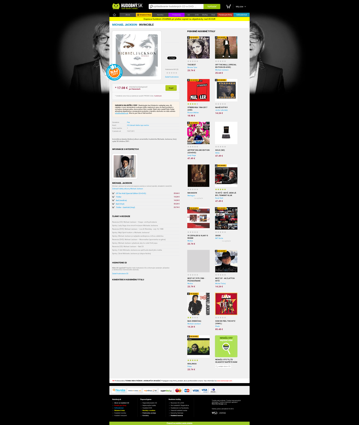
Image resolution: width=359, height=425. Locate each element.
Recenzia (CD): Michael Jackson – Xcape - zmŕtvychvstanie (134, 222)
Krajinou (191, 364)
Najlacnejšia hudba (149, 405)
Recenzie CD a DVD (177, 403)
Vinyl (213, 15)
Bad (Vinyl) (120, 204)
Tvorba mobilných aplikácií (228, 402)
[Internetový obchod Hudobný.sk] (127, 6)
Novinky (160, 15)
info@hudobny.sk (121, 113)
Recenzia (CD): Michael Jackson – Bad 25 (128, 247)
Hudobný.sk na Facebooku (180, 408)
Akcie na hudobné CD (121, 403)
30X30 (217, 235)
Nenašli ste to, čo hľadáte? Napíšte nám (226, 360)
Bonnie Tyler (192, 67)
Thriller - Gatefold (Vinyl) (125, 207)
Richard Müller (193, 113)
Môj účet (239, 6)
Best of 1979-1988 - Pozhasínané (196, 279)
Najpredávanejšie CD (149, 403)
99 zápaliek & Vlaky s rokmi (197, 236)
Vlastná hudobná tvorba (179, 410)
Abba (217, 153)
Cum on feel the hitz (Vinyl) (225, 322)
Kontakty (145, 415)
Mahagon (192, 193)
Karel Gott (219, 198)
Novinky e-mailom (148, 410)
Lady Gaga (191, 155)
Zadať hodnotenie (172, 77)
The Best (191, 65)
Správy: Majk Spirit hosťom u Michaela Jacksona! (130, 233)
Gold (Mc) (220, 150)
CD (188, 15)
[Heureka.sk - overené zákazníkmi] (119, 392)
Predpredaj (176, 15)
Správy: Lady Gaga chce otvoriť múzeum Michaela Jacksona (135, 226)
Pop (128, 122)
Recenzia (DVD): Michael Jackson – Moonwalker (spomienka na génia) (139, 240)
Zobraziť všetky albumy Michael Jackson (127, 189)
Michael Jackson (222, 70)
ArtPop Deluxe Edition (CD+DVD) (198, 151)
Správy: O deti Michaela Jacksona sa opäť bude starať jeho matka (137, 250)
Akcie (128, 15)
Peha (189, 366)
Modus (190, 241)
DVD (197, 15)
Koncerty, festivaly (177, 413)
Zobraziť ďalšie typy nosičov (139, 125)
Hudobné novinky (120, 413)
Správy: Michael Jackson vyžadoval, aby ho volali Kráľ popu (134, 243)
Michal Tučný (220, 284)
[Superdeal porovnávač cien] (166, 392)
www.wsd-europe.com (224, 381)
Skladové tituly (145, 15)
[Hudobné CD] (135, 392)
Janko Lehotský (221, 110)
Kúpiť (171, 88)
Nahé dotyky (221, 107)
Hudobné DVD (147, 408)
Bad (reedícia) (121, 200)
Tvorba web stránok (218, 400)
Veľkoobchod (241, 15)
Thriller (118, 197)
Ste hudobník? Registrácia (180, 405)
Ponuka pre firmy (225, 15)
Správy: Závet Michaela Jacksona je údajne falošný (131, 254)
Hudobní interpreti (120, 415)
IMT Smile (219, 238)
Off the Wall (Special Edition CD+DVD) (131, 193)
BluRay (205, 15)
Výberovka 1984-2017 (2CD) (197, 108)
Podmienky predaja (149, 413)
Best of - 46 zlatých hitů (225, 279)
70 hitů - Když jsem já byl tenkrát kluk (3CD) (225, 194)
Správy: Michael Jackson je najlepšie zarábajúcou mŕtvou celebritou (138, 236)
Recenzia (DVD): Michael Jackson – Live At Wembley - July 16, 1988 (137, 229)
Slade (217, 326)
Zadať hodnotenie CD (120, 274)
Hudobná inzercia (177, 415)
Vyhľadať (212, 6)
